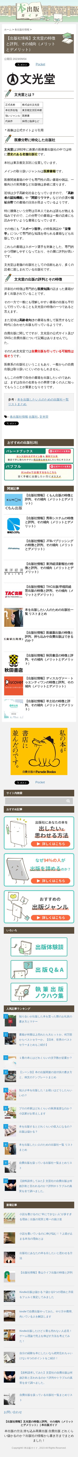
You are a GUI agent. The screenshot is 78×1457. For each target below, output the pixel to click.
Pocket (40, 64)
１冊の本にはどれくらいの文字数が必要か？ (45, 1057)
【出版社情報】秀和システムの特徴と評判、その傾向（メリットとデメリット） (49, 522)
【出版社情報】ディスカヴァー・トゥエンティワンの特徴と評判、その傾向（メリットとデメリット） (49, 682)
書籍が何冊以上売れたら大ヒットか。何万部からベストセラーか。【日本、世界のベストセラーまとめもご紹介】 (45, 1039)
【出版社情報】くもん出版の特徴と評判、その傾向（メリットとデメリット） (49, 499)
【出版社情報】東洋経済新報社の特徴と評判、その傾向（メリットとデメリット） (49, 567)
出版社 (33, 416)
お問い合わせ (13, 1412)
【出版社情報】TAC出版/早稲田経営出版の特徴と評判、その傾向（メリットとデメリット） (49, 590)
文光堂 (43, 416)
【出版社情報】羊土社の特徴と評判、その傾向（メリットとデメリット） (49, 705)
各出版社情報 (19, 416)
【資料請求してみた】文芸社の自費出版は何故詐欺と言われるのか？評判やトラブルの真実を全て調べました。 (45, 1186)
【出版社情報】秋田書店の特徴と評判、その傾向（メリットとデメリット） (49, 659)
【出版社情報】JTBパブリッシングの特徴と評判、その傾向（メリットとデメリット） (49, 545)
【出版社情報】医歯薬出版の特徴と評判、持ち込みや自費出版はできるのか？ (49, 636)
